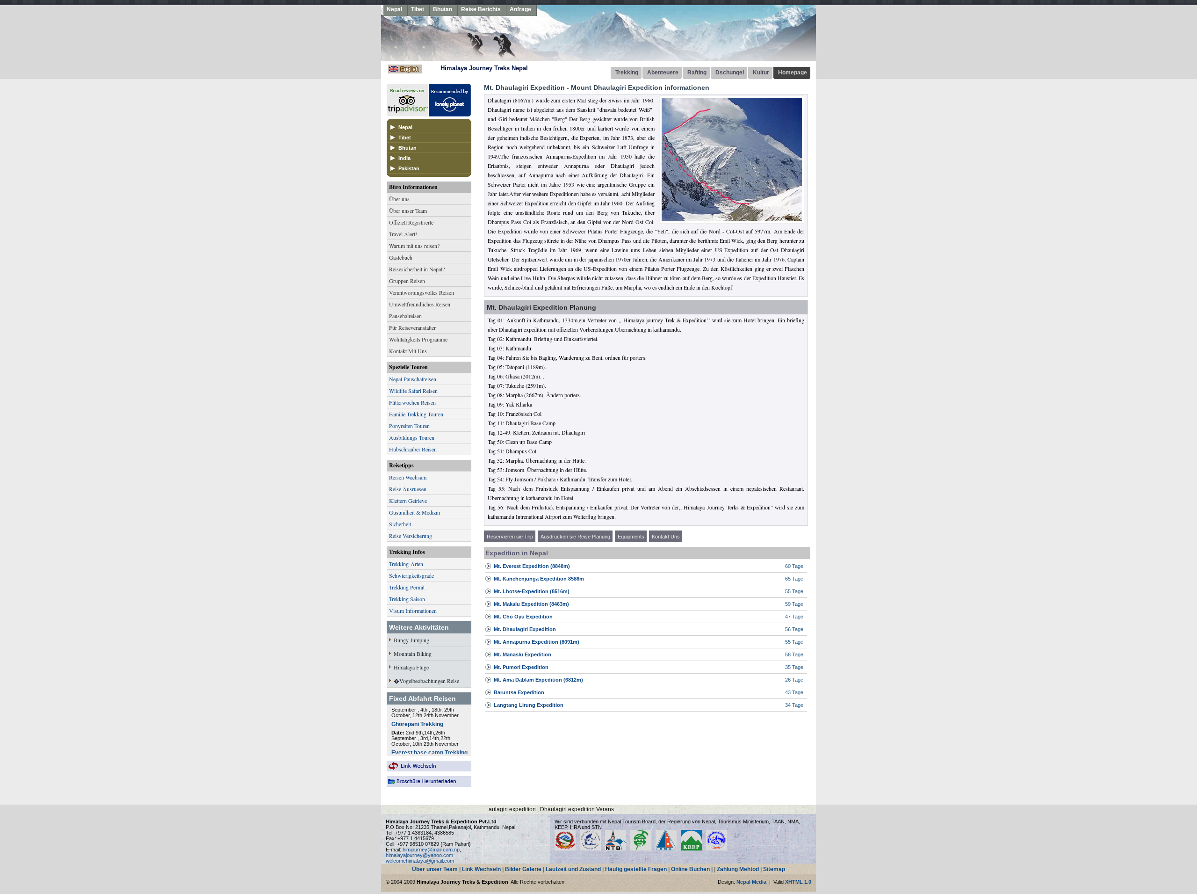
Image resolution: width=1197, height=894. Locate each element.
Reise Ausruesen (407, 489)
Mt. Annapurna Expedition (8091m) (536, 642)
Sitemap (774, 869)
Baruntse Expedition (519, 692)
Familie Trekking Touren (416, 414)
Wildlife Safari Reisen (413, 390)
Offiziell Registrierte (411, 222)
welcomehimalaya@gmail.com (420, 861)
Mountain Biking (413, 653)
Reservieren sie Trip (510, 536)
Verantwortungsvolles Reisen (421, 292)
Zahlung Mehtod (738, 869)
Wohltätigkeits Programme (418, 339)
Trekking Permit (407, 587)
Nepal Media (751, 882)
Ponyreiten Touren (409, 425)
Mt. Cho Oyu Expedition (523, 616)
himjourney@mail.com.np (431, 849)
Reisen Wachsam (407, 477)
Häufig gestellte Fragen (636, 869)
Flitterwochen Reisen (412, 402)
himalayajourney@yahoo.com (419, 855)
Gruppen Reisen (407, 280)
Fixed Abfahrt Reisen (422, 698)
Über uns (399, 199)
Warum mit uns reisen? (414, 245)
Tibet (417, 9)
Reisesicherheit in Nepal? (417, 269)
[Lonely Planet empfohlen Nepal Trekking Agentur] (450, 114)
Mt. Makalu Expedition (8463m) (531, 604)
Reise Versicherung (410, 535)
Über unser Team (408, 210)
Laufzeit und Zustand (573, 869)
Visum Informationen (413, 610)
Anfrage (520, 9)
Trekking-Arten (406, 563)
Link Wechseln (481, 869)
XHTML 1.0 (798, 882)
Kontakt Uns (666, 536)
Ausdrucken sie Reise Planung (575, 536)
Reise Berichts (481, 9)
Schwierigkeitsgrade (411, 575)
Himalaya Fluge (411, 667)
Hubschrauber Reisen (413, 449)
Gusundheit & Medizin (414, 512)
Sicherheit (400, 524)
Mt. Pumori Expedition (521, 667)
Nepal (394, 9)
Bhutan (442, 9)
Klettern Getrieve (408, 500)
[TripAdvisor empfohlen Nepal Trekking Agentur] (407, 114)
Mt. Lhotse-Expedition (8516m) (532, 591)
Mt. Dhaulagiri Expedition (525, 629)
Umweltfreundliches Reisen (419, 304)
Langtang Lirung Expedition (528, 705)
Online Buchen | (692, 869)
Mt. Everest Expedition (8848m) (532, 566)
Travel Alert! (403, 234)
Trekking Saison (407, 599)
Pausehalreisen (405, 316)
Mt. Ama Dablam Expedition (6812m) (538, 680)
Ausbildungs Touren (411, 437)
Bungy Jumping (411, 640)
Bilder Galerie (523, 869)
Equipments (631, 536)
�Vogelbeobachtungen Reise (426, 680)
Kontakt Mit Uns (408, 351)
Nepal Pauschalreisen (412, 379)
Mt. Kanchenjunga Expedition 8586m (539, 578)
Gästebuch (400, 257)
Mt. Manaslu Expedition (522, 654)
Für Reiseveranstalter (412, 327)
